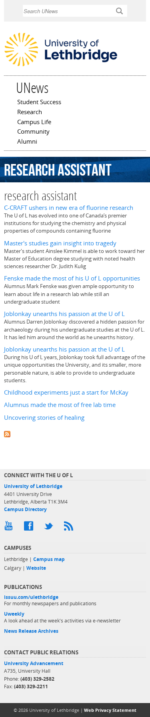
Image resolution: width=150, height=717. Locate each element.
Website (36, 568)
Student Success (39, 102)
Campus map (49, 559)
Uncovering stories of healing (44, 417)
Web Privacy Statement (110, 710)
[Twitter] (50, 528)
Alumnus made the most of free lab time (60, 405)
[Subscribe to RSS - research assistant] (75, 433)
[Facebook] (30, 528)
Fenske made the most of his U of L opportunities (72, 278)
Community (33, 132)
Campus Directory (25, 509)
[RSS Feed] (70, 528)
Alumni (27, 142)
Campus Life (34, 122)
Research (29, 112)
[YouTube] (10, 528)
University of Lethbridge (33, 486)
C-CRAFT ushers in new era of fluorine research (68, 207)
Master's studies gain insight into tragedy (60, 243)
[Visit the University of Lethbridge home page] (61, 65)
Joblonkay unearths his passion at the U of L (64, 314)
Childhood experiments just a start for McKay (66, 392)
